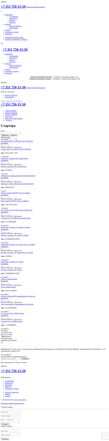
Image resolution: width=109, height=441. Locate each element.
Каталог (8, 24)
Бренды (12, 20)
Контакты (8, 34)
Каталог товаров (11, 113)
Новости (12, 22)
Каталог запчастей (12, 392)
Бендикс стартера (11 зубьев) (11, 270)
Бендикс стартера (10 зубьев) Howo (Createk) (17, 252)
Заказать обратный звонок (35, 7)
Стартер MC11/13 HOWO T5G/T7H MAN (16, 149)
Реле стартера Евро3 (8, 287)
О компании (13, 17)
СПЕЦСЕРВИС (11, 111)
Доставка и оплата (12, 32)
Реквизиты (13, 18)
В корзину (4, 143)
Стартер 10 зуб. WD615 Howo (12, 321)
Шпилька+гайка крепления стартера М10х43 (17, 184)
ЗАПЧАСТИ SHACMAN (14, 37)
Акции (7, 30)
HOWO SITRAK (15, 26)
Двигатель (9, 116)
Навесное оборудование (14, 118)
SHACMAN (13, 28)
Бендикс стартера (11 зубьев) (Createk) (14, 235)
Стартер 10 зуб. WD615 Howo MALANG (16, 218)
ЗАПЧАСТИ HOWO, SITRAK (16, 39)
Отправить (25, 359)
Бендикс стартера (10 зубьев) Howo (14, 166)
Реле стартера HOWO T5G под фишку (15, 201)
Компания (8, 15)
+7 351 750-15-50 (13, 6)
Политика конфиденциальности (12, 403)
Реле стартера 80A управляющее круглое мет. (17, 304)
